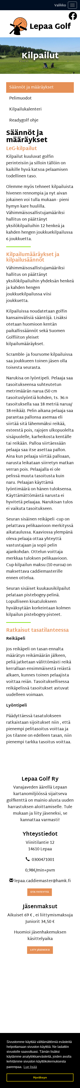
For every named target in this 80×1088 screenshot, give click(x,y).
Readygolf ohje (23, 120)
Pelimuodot (20, 98)
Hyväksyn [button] (40, 1077)
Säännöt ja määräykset (31, 87)
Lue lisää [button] (30, 1067)
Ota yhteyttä (39, 892)
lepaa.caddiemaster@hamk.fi (42, 881)
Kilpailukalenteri (25, 109)
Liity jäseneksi (40, 950)
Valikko (60, 6)
